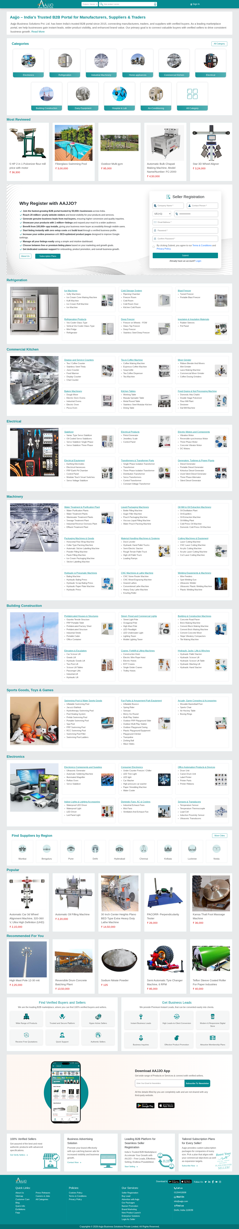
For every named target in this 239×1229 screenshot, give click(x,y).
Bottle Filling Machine (132, 510)
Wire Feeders (186, 576)
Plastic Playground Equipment (136, 730)
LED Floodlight (129, 629)
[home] (21, 1180)
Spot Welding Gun (188, 579)
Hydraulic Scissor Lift (189, 657)
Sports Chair (185, 707)
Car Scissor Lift (73, 654)
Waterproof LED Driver (77, 805)
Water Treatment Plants (77, 514)
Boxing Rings (186, 714)
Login (198, 261)
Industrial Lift (72, 674)
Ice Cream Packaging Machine (80, 558)
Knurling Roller (129, 593)
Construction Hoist (131, 654)
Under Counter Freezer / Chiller (137, 770)
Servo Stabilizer (74, 784)
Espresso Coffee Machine (135, 366)
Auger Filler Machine (132, 514)
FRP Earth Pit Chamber (77, 470)
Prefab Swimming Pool (77, 717)
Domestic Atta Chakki (190, 394)
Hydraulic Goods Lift (76, 661)
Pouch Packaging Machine (135, 517)
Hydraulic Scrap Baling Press (80, 583)
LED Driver (72, 812)
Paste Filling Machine (76, 555)
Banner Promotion (130, 1206)
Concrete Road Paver (190, 619)
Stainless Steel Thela (76, 366)
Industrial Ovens (74, 401)
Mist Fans (127, 808)
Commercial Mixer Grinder (192, 373)
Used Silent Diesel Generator (193, 474)
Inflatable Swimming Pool (78, 704)
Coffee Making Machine (134, 363)
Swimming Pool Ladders (78, 737)
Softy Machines (74, 294)
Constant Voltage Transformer (136, 484)
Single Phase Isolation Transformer (139, 464)
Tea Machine (129, 376)
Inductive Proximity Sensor (192, 815)
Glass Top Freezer (131, 326)
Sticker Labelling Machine (78, 561)
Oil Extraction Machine (190, 517)
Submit (185, 255)
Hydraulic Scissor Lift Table (192, 661)
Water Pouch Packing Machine (137, 524)
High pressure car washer (135, 784)
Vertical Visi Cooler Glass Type (80, 326)
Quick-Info (20, 1206)
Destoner (184, 404)
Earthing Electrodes (75, 464)
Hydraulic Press (74, 589)
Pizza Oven (72, 408)
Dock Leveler (129, 542)
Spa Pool (71, 724)
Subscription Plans (47, 256)
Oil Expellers (186, 514)
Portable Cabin (73, 636)
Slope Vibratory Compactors (193, 636)
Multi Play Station (131, 717)
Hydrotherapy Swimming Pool (80, 710)
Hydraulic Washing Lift (190, 664)
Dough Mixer (72, 394)
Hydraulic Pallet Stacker (191, 654)
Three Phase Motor (189, 442)
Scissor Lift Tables (75, 667)
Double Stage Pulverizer (191, 398)
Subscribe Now (189, 1166)
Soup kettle (128, 370)
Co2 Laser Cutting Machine (192, 555)
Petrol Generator (130, 435)
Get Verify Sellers (18, 1155)
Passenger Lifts (74, 670)
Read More (38, 31)
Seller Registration (130, 1193)
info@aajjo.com (181, 1201)
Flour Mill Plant (186, 401)
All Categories (42, 1199)
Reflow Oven (72, 780)
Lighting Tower (129, 636)
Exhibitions (20, 1209)
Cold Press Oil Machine (191, 524)
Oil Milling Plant (187, 520)
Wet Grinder (185, 366)
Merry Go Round (130, 714)
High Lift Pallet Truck (132, 555)
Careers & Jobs (43, 1196)
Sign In (196, 4)
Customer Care (22, 1199)
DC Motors (185, 448)
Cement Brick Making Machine (194, 629)
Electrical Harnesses (76, 467)
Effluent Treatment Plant (77, 527)
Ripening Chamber (131, 294)
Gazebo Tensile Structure (78, 619)
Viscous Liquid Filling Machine (136, 520)
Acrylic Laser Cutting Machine (193, 552)
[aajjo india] (45, 4)
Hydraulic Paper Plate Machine (80, 586)
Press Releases (43, 1193)
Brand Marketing (129, 1209)
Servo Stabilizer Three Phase (80, 445)
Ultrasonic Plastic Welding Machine (196, 586)
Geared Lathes (130, 583)
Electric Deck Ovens (76, 398)
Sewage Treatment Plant (78, 520)
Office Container (74, 639)
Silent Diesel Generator (190, 480)
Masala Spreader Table (133, 398)
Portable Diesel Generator (191, 467)
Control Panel (129, 442)
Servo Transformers (132, 477)
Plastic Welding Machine (191, 589)
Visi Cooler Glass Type (77, 322)
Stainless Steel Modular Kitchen (137, 404)
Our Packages (128, 1202)
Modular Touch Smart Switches (81, 477)
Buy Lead (126, 1196)
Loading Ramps (130, 558)
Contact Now (73, 1162)
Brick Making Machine (190, 623)
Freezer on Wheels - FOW (135, 322)
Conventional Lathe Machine (136, 586)
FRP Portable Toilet (75, 623)
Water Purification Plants (78, 510)
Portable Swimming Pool (78, 720)
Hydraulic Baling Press (77, 579)
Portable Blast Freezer (190, 297)
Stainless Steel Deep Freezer (136, 332)
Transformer (128, 467)
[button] (155, 230)
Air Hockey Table (187, 710)
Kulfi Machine (73, 300)
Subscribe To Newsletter (197, 1083)
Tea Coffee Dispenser (133, 373)
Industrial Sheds (74, 633)
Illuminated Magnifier (76, 777)
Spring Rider (128, 707)
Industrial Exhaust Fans (134, 805)
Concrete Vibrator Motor (191, 445)
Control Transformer (132, 480)
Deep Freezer (129, 329)
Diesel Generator (187, 464)
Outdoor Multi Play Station (135, 724)
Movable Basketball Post (191, 704)
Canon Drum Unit (188, 774)
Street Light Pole (130, 619)
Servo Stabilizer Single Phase (80, 442)
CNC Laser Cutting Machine (193, 545)
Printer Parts (185, 780)
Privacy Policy (164, 249)
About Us (25, 256)
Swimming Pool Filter (76, 734)
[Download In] (174, 1181)
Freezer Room (129, 297)
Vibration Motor (187, 435)
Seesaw (127, 710)
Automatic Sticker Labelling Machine (83, 548)
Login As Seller (128, 1219)
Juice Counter (73, 370)
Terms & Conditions (202, 245)
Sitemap (19, 1196)
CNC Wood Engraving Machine (137, 579)
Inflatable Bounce (131, 704)
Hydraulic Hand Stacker (191, 667)
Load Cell (184, 812)
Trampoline (128, 737)
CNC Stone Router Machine (136, 576)
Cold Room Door (130, 304)
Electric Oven (73, 404)
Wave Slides (128, 744)
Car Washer (128, 780)
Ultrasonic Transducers (190, 818)
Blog (17, 1202)
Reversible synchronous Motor (194, 438)
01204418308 (180, 1192)
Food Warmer (73, 373)
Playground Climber (132, 734)
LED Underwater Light (133, 633)
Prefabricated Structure (77, 629)
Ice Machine (72, 307)
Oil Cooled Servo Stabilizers (79, 438)
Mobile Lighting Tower (133, 639)
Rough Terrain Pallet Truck (135, 552)
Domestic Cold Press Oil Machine (195, 527)
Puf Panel (184, 326)
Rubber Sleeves (187, 322)
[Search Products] (100, 4)
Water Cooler (129, 790)
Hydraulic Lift (72, 677)
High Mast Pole (130, 626)
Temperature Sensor (189, 805)
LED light (127, 777)
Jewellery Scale (130, 438)
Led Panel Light (73, 815)
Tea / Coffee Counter (76, 363)
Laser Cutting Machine (190, 542)
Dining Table (128, 408)
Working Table (129, 394)
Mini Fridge (71, 329)
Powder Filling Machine (77, 552)
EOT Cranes (129, 664)
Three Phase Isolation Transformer (138, 470)
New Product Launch (131, 1212)
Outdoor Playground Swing (135, 727)
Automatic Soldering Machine (80, 774)
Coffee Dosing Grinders (190, 376)
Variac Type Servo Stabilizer (79, 435)
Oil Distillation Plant (188, 510)
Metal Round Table (131, 401)
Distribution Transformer (134, 474)
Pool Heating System (76, 714)
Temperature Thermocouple (192, 808)
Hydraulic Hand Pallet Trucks (136, 545)
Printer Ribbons (187, 784)
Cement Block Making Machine (194, 626)
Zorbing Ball (128, 740)
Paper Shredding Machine (135, 787)
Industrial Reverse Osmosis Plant (82, 524)
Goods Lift (71, 657)
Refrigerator (72, 332)
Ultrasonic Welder (188, 583)
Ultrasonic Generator (76, 770)
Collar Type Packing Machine (80, 545)
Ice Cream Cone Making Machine (82, 297)
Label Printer (185, 777)
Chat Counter (73, 380)
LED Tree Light (130, 774)
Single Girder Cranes (132, 667)
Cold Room (128, 300)
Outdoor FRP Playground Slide (137, 720)
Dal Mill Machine (187, 408)
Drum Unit (184, 770)
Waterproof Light (74, 808)
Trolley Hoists (129, 670)
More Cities (220, 835)
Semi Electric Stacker (133, 548)
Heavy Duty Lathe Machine (135, 589)
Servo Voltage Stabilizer (77, 480)
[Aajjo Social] (206, 1181)
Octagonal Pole (130, 623)
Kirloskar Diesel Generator (192, 470)
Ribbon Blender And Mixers (192, 363)
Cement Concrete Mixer (191, 633)
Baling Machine (73, 576)
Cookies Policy (75, 1193)
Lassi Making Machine (190, 370)
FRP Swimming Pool (76, 727)
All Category (219, 43)
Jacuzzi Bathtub (74, 707)
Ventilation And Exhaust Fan (135, 812)
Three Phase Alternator (190, 477)
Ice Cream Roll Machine (77, 304)
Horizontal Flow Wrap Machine (80, 542)
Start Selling (130, 1166)
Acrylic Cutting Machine (191, 548)
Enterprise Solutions (131, 1216)
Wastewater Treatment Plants (80, 517)
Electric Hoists (129, 661)
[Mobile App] (145, 1104)
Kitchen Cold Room (132, 307)
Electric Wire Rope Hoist (134, 657)
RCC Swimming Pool (76, 730)
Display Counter (74, 376)
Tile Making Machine (189, 639)
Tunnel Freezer (187, 294)
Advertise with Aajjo (130, 1199)
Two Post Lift (72, 664)
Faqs (17, 1212)
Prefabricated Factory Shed (79, 626)
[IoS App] (166, 1104)
